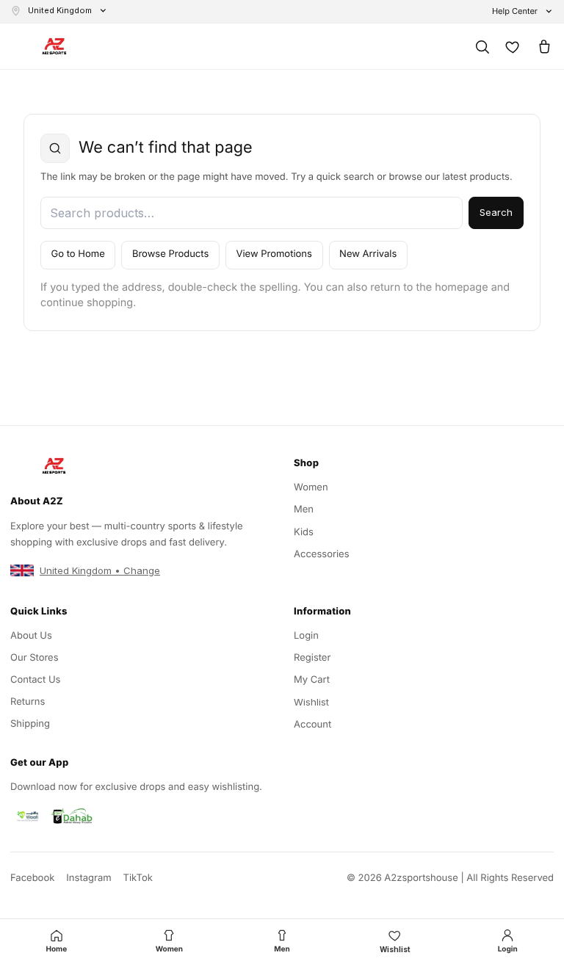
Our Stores (34, 658)
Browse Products (170, 254)
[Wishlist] (512, 46)
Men (304, 509)
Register (312, 658)
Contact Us (35, 680)
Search (496, 212)
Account (312, 724)
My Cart (312, 680)
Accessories (322, 554)
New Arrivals (368, 254)
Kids (304, 532)
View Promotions (273, 254)
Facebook (32, 878)
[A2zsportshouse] (54, 47)
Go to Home (78, 254)
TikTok (138, 878)
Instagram (88, 878)
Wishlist (311, 702)
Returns (27, 702)
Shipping (30, 724)
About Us (31, 636)
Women (311, 487)
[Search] (481, 46)
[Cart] (543, 46)
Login (306, 636)
